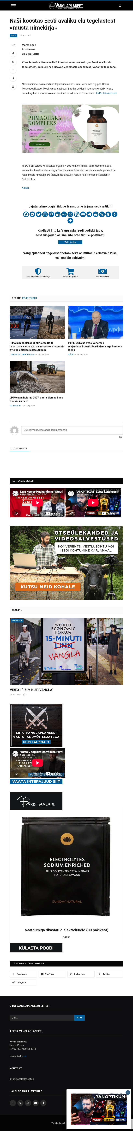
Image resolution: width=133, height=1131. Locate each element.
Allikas (26, 187)
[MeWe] (64, 214)
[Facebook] (13, 53)
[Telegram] (13, 78)
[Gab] (108, 214)
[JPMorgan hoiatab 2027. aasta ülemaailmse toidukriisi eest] (37, 377)
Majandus (15, 406)
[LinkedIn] (13, 70)
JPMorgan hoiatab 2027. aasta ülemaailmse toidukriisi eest (36, 399)
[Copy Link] (102, 214)
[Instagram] (45, 214)
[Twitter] (13, 61)
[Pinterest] (51, 214)
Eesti (13, 35)
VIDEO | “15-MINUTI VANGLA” (32, 690)
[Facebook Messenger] (32, 214)
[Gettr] (114, 214)
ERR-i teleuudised (106, 93)
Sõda (70, 354)
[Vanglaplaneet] (66, 5)
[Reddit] (95, 214)
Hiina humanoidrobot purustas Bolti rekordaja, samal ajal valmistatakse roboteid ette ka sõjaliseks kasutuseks (37, 346)
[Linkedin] (57, 214)
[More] (70, 220)
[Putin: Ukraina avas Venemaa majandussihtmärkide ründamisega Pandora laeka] (95, 322)
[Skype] (76, 214)
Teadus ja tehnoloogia (22, 354)
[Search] (120, 5)
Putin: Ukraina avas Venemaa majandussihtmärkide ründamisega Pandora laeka (95, 346)
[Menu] (13, 5)
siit (24, 1056)
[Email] (13, 86)
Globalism (17, 620)
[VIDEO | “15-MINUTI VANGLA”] (66, 651)
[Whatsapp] (70, 214)
